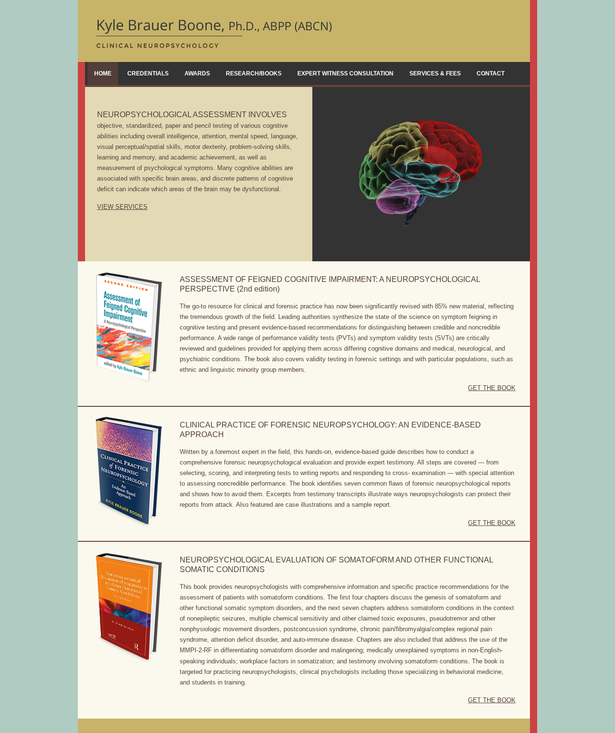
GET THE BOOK (492, 387)
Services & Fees (435, 73)
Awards (197, 73)
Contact (490, 73)
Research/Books (254, 73)
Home (102, 73)
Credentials (148, 73)
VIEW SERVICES (122, 206)
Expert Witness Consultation (345, 73)
